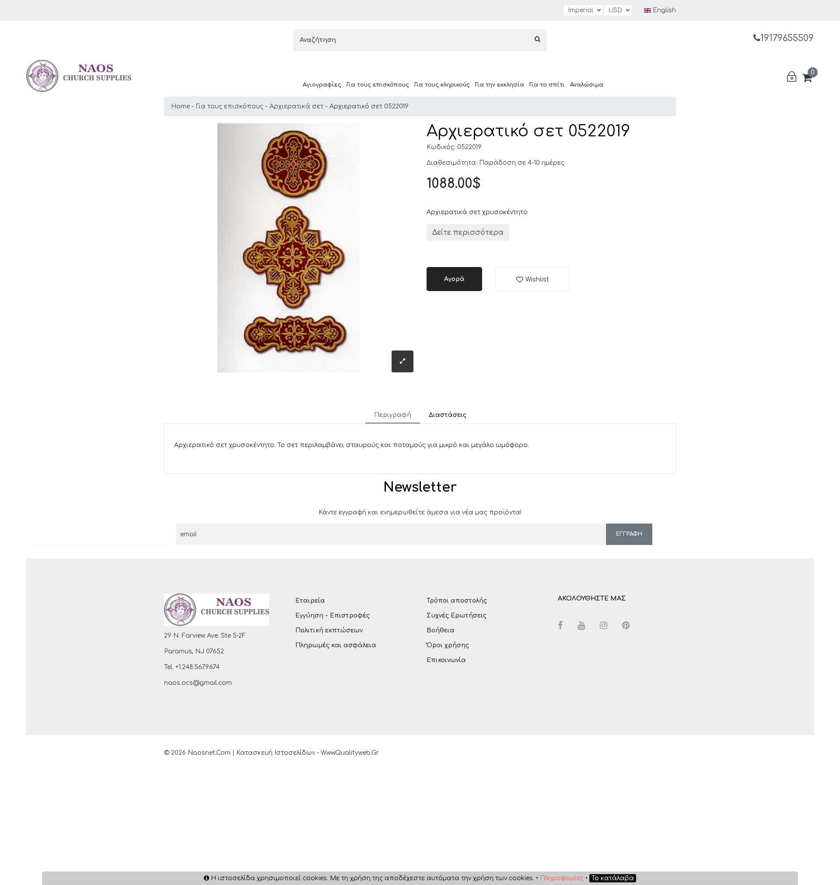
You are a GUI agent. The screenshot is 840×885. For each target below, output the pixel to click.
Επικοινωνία (446, 660)
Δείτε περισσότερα (468, 232)
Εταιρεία (310, 600)
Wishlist (537, 279)
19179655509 (787, 38)
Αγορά (454, 279)
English (663, 10)
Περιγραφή (392, 415)
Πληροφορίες (562, 878)
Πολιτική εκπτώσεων (329, 630)
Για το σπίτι (547, 85)
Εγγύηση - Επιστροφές (332, 615)
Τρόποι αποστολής (457, 600)
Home (180, 106)
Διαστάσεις (447, 415)
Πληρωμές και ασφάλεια (335, 645)
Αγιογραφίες (322, 85)
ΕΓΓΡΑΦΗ (629, 534)
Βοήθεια (441, 630)
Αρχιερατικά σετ (296, 106)
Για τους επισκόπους (377, 85)
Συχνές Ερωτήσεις (456, 615)
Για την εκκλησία (499, 85)
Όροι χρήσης (448, 645)
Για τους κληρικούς (442, 85)
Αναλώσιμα (586, 85)
